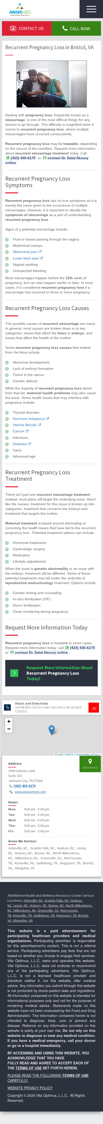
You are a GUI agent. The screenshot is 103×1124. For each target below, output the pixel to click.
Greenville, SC (48, 910)
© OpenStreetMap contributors (87, 754)
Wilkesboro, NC (24, 910)
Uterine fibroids (25, 425)
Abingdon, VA (23, 920)
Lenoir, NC (20, 905)
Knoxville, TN (22, 915)
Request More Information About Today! (59, 673)
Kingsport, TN (66, 915)
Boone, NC (56, 905)
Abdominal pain (25, 252)
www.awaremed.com (30, 791)
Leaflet (60, 754)
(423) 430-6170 (25, 785)
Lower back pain (26, 258)
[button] (51, 730)
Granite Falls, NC (56, 900)
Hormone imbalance (29, 419)
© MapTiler (69, 754)
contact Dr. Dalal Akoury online (46, 160)
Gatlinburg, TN (44, 915)
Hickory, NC (38, 905)
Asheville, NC (33, 900)
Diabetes (20, 444)
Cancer (18, 431)
